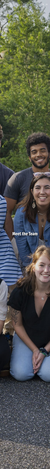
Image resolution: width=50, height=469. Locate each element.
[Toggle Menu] (47, 4)
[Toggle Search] (43, 4)
